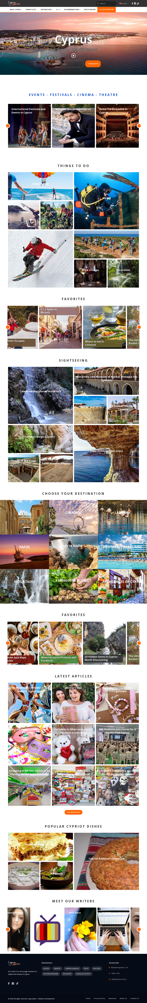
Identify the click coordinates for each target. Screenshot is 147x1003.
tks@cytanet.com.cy (119, 979)
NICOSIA (46, 968)
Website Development (46, 999)
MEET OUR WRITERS (73, 901)
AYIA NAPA (96, 968)
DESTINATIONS (46, 9)
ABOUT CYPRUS (15, 9)
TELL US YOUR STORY (106, 9)
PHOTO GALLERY (90, 9)
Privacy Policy (99, 998)
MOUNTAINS (67, 974)
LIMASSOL (57, 968)
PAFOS (86, 968)
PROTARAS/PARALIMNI (51, 974)
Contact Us (134, 998)
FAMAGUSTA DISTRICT (83, 974)
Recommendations (71, 9)
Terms (88, 998)
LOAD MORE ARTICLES (73, 812)
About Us (123, 998)
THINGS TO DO (30, 9)
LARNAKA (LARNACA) (72, 968)
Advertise (112, 998)
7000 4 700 (115, 973)
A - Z (57, 9)
